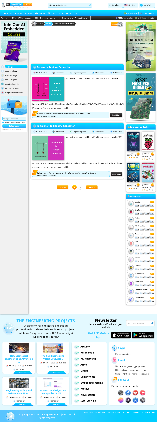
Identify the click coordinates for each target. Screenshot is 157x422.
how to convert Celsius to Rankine (76, 114)
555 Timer (138, 250)
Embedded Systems (47, 18)
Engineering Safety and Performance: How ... (19, 392)
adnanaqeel (59, 73)
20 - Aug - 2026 (49, 397)
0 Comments (99, 73)
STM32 (20, 18)
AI (59, 18)
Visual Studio (139, 234)
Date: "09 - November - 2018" (64, 24)
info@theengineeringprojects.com (131, 366)
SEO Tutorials (139, 298)
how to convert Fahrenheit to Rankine (80, 173)
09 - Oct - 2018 (41, 73)
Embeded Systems (141, 290)
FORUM (42, 13)
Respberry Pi (139, 210)
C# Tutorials (139, 282)
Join (150, 5)
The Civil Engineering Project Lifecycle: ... (52, 357)
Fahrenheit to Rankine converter (50, 173)
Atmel (83, 364)
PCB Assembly (149, 13)
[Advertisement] (77, 45)
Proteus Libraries (81, 18)
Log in (146, 5)
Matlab (137, 258)
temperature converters (46, 116)
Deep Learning (67, 18)
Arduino (28, 18)
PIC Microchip (140, 226)
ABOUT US (72, 13)
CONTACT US (148, 412)
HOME (9, 13)
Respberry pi (87, 352)
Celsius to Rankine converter (49, 114)
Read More (116, 115)
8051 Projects (139, 242)
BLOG (19, 13)
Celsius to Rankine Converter (53, 67)
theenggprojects (124, 354)
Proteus (137, 218)
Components (139, 274)
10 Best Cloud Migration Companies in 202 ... (53, 392)
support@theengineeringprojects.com (133, 374)
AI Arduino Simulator (146, 18)
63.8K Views (117, 73)
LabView (138, 266)
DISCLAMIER (133, 412)
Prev (64, 187)
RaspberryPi (5, 18)
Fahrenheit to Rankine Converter (56, 126)
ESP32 (14, 18)
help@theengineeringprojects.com (131, 370)
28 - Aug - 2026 (15, 366)
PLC (36, 18)
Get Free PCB (131, 13)
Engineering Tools (79, 73)
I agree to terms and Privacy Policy (15, 122)
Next (91, 187)
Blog (49, 24)
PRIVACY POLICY (116, 412)
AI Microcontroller (125, 18)
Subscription (14, 126)
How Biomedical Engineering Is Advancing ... (19, 358)
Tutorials (28, 366)
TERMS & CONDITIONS (94, 412)
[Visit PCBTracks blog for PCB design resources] (141, 121)
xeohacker (20, 369)
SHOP (29, 13)
